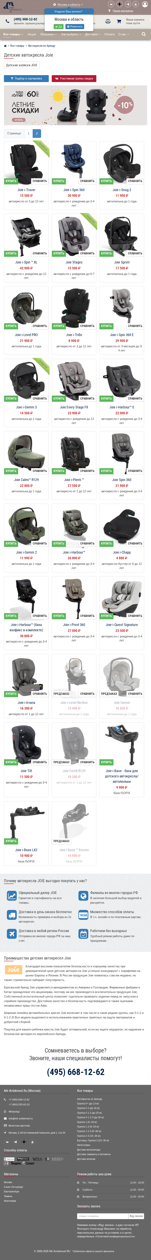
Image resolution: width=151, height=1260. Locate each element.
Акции (32, 34)
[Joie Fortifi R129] (74, 745)
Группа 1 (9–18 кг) (87, 1122)
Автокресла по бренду (89, 1099)
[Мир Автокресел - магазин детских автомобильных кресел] (13, 6)
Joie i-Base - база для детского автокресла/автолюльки (121, 776)
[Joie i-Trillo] (74, 308)
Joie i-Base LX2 (26, 850)
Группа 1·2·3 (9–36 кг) (89, 1131)
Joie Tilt (26, 771)
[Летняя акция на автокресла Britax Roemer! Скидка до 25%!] (75, 105)
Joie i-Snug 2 (121, 190)
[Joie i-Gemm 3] (26, 381)
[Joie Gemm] (121, 676)
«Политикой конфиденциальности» (115, 1236)
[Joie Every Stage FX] (74, 381)
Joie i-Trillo (74, 335)
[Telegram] (128, 4)
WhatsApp (14, 1111)
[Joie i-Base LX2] (26, 823)
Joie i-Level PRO (26, 335)
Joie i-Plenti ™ (74, 480)
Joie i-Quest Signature (122, 625)
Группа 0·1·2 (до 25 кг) (89, 1112)
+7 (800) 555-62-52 (19, 1104)
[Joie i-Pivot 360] (74, 598)
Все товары (85, 1091)
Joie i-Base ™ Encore (74, 850)
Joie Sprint (122, 262)
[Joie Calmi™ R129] (26, 453)
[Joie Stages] (74, 236)
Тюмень (8, 1196)
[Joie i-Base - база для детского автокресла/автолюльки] (121, 745)
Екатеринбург (11, 1191)
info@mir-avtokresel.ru (21, 1118)
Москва (8, 1182)
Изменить (76, 26)
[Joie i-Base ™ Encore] (74, 823)
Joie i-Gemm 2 (26, 552)
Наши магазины (123, 10)
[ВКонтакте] (111, 4)
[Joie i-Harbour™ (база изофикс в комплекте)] (26, 598)
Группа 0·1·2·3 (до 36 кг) (90, 1117)
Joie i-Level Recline (74, 703)
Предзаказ (61, 694)
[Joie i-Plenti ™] (74, 453)
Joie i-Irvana (26, 703)
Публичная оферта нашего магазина (93, 1251)
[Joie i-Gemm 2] (26, 526)
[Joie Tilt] (26, 745)
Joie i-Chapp (122, 552)
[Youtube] (136, 4)
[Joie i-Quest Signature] (121, 598)
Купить (11, 181)
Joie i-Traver (26, 190)
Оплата (109, 34)
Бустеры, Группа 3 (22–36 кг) (93, 1140)
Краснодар (10, 1200)
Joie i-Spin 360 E (122, 335)
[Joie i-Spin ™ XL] (26, 236)
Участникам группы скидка (76, 78)
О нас (122, 34)
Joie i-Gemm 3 (26, 407)
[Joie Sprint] (121, 236)
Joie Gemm (122, 703)
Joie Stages (74, 262)
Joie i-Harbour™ (74, 552)
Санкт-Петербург (13, 1187)
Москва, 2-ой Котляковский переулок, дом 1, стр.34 (37, 1132)
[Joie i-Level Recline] (74, 676)
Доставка (91, 34)
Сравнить (40, 181)
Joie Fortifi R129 (74, 771)
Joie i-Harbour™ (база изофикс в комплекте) (26, 627)
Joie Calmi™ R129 (26, 480)
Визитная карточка (19, 1125)
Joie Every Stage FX (74, 407)
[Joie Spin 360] (121, 453)
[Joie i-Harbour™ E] (121, 381)
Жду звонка (136, 1216)
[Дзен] (119, 4)
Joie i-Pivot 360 (74, 625)
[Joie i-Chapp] (121, 526)
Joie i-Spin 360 (74, 190)
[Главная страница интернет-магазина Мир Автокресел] (5, 46)
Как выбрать (69, 34)
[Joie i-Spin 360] (74, 163)
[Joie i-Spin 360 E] (121, 308)
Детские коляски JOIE (21, 65)
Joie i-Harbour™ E (121, 407)
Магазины (47, 34)
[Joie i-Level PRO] (26, 308)
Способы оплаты (15, 1150)
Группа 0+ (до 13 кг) (88, 1103)
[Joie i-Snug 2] (121, 163)
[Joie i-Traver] (26, 163)
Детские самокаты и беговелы (94, 1154)
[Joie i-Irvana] (26, 676)
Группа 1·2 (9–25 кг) (88, 1126)
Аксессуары (83, 1145)
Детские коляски (86, 1159)
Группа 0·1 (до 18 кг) (88, 1108)
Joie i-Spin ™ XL (26, 262)
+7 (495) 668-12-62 (19, 1099)
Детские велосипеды (88, 1149)
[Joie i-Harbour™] (74, 526)
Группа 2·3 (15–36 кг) (88, 1136)
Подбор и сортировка (28, 78)
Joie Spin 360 (121, 480)
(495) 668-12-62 (25, 19)
